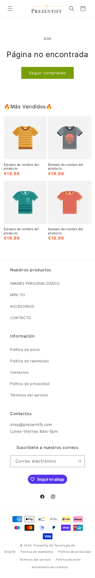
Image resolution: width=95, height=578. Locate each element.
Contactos (19, 372)
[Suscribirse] (79, 461)
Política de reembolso (29, 361)
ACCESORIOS (22, 306)
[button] (10, 8)
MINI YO (17, 295)
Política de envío (25, 349)
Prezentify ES (43, 545)
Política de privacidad (29, 383)
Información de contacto (50, 567)
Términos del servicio (29, 395)
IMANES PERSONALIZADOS (35, 283)
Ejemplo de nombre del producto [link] (21, 167)
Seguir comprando (47, 72)
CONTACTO (20, 318)
